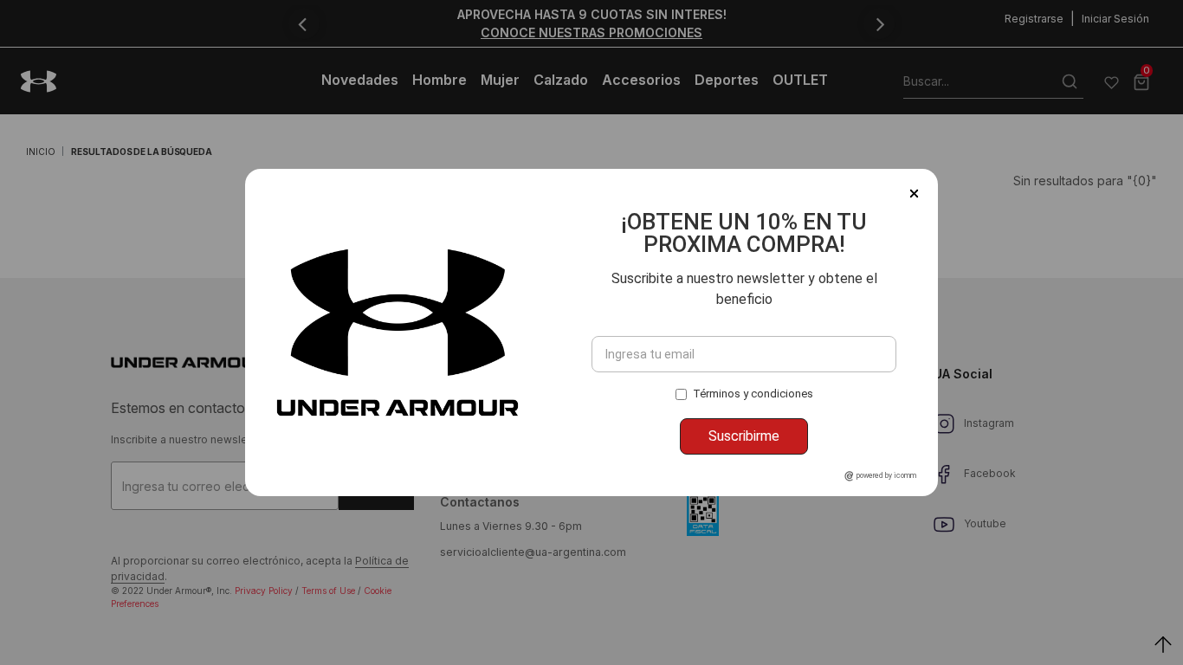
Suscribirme (743, 436)
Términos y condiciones (753, 393)
